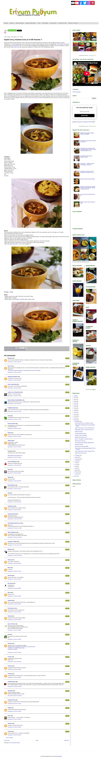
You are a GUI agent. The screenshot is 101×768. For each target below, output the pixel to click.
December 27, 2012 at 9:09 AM (14, 480)
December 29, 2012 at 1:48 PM (14, 727)
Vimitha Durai (11, 506)
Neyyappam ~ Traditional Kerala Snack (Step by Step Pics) (87, 164)
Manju (9, 567)
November (77, 455)
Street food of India (61, 44)
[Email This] (20, 348)
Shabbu (9, 707)
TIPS (39, 23)
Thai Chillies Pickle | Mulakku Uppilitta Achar (84, 442)
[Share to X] (23, 348)
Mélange (9, 549)
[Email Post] (18, 347)
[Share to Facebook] (25, 348)
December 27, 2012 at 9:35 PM (14, 677)
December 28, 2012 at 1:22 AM (14, 711)
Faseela (9, 731)
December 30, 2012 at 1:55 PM (14, 734)
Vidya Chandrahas (12, 532)
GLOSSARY (53, 23)
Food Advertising (88, 389)
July (76, 462)
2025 (75, 397)
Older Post (66, 740)
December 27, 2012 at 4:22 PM (14, 604)
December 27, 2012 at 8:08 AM (14, 465)
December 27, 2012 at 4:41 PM (14, 611)
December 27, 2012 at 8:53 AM (14, 473)
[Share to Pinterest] (26, 348)
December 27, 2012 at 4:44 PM (14, 619)
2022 (75, 403)
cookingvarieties (11, 681)
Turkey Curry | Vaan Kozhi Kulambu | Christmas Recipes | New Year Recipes (24, 370)
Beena (9, 592)
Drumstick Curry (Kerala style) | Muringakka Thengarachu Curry (87, 172)
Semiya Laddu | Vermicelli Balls (81, 446)
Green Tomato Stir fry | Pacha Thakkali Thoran (85, 451)
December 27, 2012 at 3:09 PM (14, 588)
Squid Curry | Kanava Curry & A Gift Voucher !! (84, 427)
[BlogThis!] (22, 348)
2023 (75, 401)
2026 (75, 395)
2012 (75, 419)
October (77, 457)
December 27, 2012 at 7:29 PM (14, 630)
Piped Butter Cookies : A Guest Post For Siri (84, 429)
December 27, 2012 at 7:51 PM (14, 652)
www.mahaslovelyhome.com (14, 523)
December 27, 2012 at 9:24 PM (14, 669)
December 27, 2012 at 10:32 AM (14, 537)
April (76, 468)
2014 (75, 416)
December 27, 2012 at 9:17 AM (14, 488)
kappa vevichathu (14, 243)
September (77, 459)
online (74, 486)
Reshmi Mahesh (11, 485)
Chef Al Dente (16, 45)
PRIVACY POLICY (73, 23)
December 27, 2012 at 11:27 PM (14, 686)
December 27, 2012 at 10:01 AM (14, 518)
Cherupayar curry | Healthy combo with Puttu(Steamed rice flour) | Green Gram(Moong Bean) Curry (88, 149)
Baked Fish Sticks (79, 431)
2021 (75, 405)
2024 (75, 399)
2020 (75, 406)
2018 (75, 410)
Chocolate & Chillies (12, 541)
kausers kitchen (11, 623)
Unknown (10, 440)
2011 (75, 476)
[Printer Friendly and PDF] (12, 31)
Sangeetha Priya (11, 700)
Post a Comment (9, 737)
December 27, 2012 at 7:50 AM (14, 457)
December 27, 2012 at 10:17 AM (14, 528)
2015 (75, 414)
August (76, 460)
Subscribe (84, 115)
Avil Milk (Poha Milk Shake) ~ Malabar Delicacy (86, 156)
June (76, 464)
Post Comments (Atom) (15, 742)
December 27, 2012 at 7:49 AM (14, 446)
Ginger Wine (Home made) (80, 453)
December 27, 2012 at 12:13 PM (14, 555)
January (77, 473)
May (76, 466)
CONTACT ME (62, 23)
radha (9, 415)
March (76, 470)
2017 (75, 412)
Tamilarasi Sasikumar (12, 376)
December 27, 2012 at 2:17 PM (14, 571)
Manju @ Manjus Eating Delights (15, 400)
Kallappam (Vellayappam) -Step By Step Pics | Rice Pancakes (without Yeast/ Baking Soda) (87, 188)
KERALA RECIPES (31, 23)
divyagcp (10, 358)
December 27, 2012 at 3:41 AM (14, 403)
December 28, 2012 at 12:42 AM (14, 695)
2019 (75, 408)
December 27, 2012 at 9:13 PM (14, 661)
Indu (9, 493)
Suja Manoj (10, 690)
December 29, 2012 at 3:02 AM (14, 719)
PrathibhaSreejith (11, 407)
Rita (8, 634)
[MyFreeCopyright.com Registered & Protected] (83, 121)
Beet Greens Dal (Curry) (80, 440)
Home (37, 740)
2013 (75, 418)
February (77, 472)
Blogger (60, 756)
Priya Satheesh (11, 608)
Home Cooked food (12, 384)
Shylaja (9, 477)
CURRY (8, 349)
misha (9, 715)
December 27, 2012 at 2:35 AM (14, 388)
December (77, 421)
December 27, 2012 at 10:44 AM (14, 545)
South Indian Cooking (12, 649)
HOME (6, 23)
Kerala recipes (13, 349)
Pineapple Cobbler (79, 444)
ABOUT (12, 23)
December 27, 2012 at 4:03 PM (14, 596)
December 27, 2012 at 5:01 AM (14, 411)
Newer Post (6, 740)
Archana (10, 656)
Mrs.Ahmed (10, 583)
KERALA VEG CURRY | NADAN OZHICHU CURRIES (87, 133)
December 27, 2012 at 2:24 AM (14, 372)
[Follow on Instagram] (5, 33)
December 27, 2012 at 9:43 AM (14, 509)
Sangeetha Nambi (12, 514)
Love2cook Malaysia (12, 461)
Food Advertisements (83, 55)
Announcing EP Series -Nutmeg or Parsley (84, 423)
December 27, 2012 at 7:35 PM (14, 639)
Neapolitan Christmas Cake (81, 437)
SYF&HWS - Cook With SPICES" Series (16, 648)
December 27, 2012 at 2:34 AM (14, 380)
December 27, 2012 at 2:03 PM (14, 563)
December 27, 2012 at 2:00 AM (14, 361)
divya (9, 469)
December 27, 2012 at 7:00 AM (14, 436)
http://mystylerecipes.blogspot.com (15, 455)
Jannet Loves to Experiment (14, 392)
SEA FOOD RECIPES (21, 349)
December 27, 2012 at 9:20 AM (14, 501)
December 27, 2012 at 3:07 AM (14, 395)
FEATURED (45, 23)
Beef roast (17, 47)
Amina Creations (11, 423)
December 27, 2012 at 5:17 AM (14, 419)
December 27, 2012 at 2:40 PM (14, 579)
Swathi (9, 432)
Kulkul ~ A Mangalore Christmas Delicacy (84, 439)
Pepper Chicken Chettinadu (81, 435)
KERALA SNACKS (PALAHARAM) (87, 179)
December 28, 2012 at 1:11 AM (14, 703)
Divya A (9, 366)
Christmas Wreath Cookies (80, 433)
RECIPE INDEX (20, 23)
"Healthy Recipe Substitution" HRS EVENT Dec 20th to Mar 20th (21, 646)
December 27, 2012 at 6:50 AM (14, 428)
